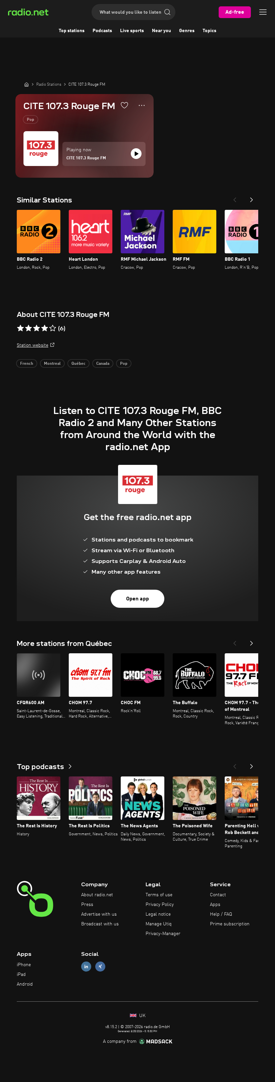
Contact (218, 895)
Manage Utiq (159, 924)
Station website (32, 345)
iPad (21, 974)
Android (25, 984)
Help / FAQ (221, 914)
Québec (78, 364)
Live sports (132, 30)
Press (87, 904)
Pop (30, 120)
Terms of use (159, 895)
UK (142, 1015)
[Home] (26, 84)
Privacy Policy (160, 904)
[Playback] (136, 153)
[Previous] (234, 197)
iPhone (24, 965)
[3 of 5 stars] (37, 328)
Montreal (52, 364)
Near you (161, 30)
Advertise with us (99, 914)
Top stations (72, 30)
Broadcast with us (100, 924)
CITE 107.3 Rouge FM (86, 158)
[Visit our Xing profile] (100, 966)
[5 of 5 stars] (53, 328)
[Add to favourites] (124, 105)
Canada (102, 364)
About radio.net (97, 895)
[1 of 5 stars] (20, 328)
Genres (187, 30)
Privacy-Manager (163, 933)
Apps (215, 904)
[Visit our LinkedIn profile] (86, 966)
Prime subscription (230, 924)
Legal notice (158, 914)
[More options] (142, 105)
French (26, 364)
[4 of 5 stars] (45, 328)
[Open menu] (263, 12)
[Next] (251, 197)
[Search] (167, 12)
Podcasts (102, 30)
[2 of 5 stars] (28, 328)
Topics (209, 30)
